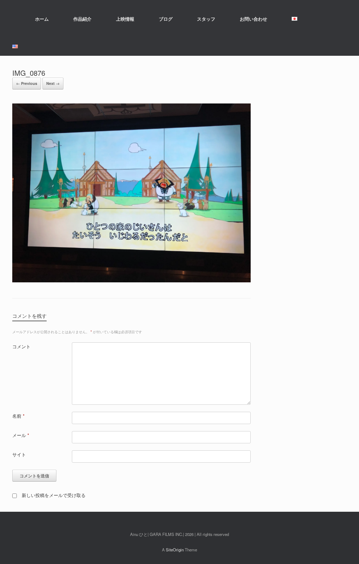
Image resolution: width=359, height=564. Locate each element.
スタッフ (206, 18)
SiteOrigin (175, 549)
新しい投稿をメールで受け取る (54, 495)
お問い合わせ (253, 18)
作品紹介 (82, 18)
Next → (53, 83)
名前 (18, 415)
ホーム (42, 18)
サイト (19, 454)
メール (20, 435)
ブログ (165, 18)
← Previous (26, 83)
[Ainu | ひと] (12, 18)
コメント (21, 346)
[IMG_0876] (131, 280)
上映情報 (125, 18)
